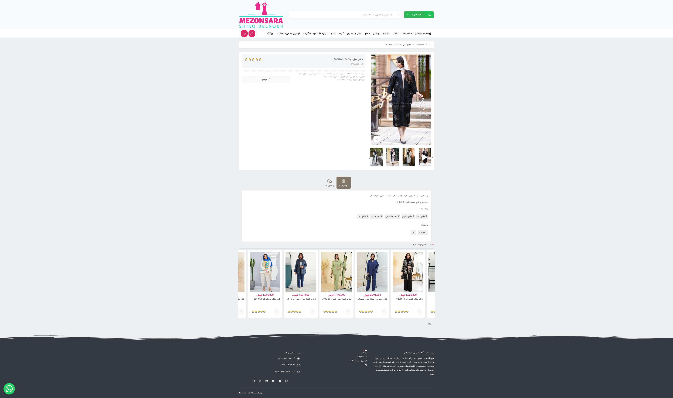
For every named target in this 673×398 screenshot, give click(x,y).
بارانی (376, 33)
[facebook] (280, 381)
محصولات (407, 33)
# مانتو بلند (422, 216)
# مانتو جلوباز (408, 216)
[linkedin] (267, 381)
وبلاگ (270, 33)
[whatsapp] (286, 381)
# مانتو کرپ (363, 216)
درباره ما (323, 33)
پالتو (333, 33)
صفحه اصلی (421, 33)
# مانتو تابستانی (392, 216)
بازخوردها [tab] (329, 185)
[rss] (260, 381)
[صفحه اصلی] (430, 44)
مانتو (367, 33)
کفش (395, 33)
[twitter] (273, 381)
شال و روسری (354, 33)
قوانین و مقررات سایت (288, 33)
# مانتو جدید (376, 216)
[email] (253, 381)
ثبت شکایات (310, 33)
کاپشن (386, 33)
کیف (341, 33)
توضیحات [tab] (343, 185)
